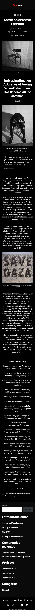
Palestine (26, 494)
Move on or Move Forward (17, 22)
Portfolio (14, 600)
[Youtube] (22, 605)
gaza (21, 494)
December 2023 (9, 569)
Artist (6, 494)
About (5, 600)
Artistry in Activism (10, 528)
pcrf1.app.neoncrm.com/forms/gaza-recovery (20, 285)
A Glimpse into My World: (12, 537)
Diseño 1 (17, 15)
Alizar (4, 557)
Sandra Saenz (20, 29)
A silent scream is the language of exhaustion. (17, 149)
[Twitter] (27, 605)
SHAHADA (6, 532)
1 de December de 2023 (19, 32)
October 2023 (8, 573)
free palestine (14, 494)
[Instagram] (8, 605)
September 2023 (9, 578)
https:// (5, 285)
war (16, 496)
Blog (22, 600)
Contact (29, 600)
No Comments (19, 35)
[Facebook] (17, 605)
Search (4, 506)
